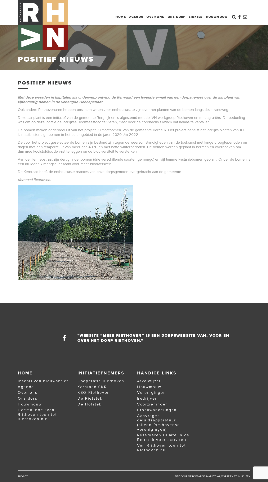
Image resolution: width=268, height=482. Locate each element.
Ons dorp (177, 16)
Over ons (155, 16)
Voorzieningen (152, 404)
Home (121, 16)
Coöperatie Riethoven (100, 381)
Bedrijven (147, 398)
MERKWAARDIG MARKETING (204, 476)
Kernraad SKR (92, 387)
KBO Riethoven (93, 392)
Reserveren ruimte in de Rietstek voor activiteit (163, 437)
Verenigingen (151, 392)
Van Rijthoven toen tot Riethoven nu (161, 447)
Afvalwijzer (149, 381)
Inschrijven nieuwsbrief (43, 381)
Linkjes (196, 16)
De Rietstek (90, 398)
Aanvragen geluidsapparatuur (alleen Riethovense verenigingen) (158, 422)
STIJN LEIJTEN (242, 476)
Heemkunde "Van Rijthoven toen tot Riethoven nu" (37, 414)
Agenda (136, 16)
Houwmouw (217, 16)
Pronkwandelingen (157, 410)
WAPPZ (225, 476)
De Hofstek (89, 404)
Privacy (23, 476)
